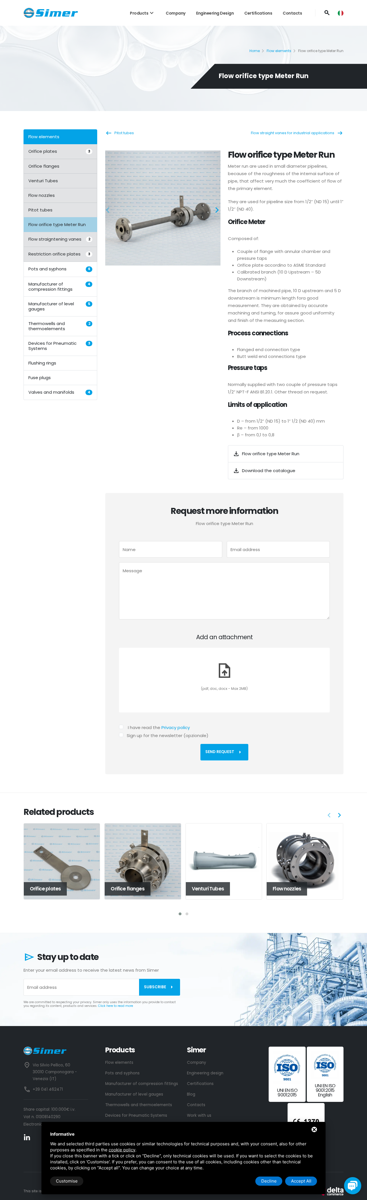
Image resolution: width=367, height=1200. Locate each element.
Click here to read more (115, 1006)
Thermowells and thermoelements (59, 325)
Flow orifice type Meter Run (57, 224)
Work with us (199, 1115)
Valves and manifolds (59, 392)
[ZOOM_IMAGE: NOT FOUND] (162, 208)
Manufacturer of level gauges (59, 306)
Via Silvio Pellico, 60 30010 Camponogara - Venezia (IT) (55, 1072)
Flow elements (279, 50)
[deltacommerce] (330, 1191)
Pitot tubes (40, 210)
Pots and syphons (59, 269)
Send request (224, 752)
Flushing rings (42, 363)
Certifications (258, 13)
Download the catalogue (264, 471)
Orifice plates (59, 151)
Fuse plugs (39, 377)
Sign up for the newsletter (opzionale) (167, 735)
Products (142, 13)
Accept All (301, 1181)
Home (254, 50)
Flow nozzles (41, 195)
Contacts (292, 13)
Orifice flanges (43, 166)
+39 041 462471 (48, 1089)
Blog (191, 1094)
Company (176, 13)
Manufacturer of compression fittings (59, 286)
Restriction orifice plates (59, 254)
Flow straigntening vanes (59, 239)
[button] (109, 211)
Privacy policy (175, 727)
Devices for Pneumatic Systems (59, 345)
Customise (67, 1181)
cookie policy (122, 1150)
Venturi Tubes (43, 181)
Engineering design (215, 13)
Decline (269, 1181)
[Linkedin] (27, 1137)
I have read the (159, 727)
